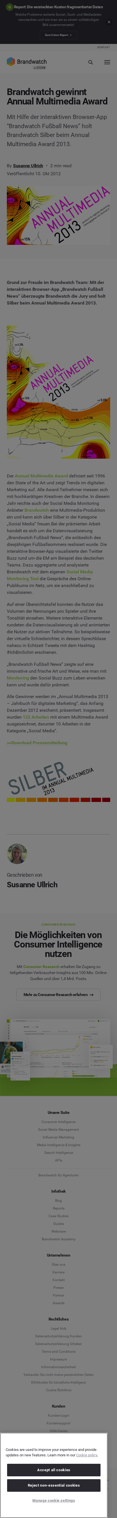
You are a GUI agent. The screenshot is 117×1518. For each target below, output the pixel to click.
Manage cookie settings (53, 1500)
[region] (54, 1475)
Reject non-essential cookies (54, 1485)
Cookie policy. (87, 1455)
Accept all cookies (53, 1470)
